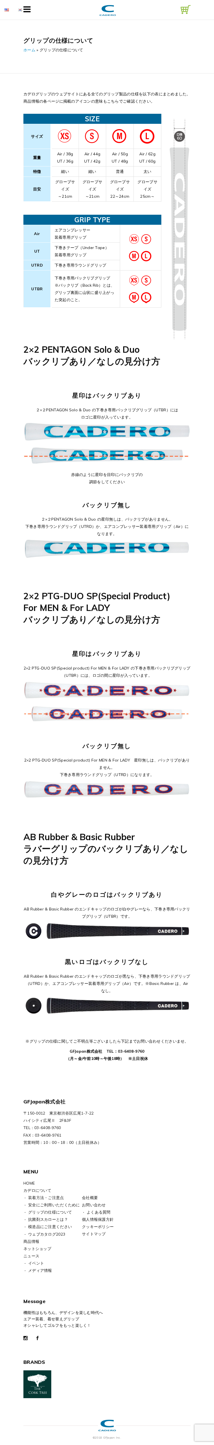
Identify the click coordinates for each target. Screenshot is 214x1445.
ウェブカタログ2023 (46, 1234)
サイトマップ (94, 1233)
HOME (29, 1183)
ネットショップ (37, 1248)
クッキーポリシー (98, 1226)
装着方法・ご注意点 (46, 1197)
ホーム (29, 49)
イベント (36, 1263)
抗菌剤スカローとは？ (48, 1219)
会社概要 (90, 1197)
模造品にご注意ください (50, 1226)
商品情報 (31, 1241)
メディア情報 (40, 1270)
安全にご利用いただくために (54, 1204)
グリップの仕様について (50, 1212)
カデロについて (37, 1190)
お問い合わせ (94, 1204)
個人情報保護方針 (98, 1219)
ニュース (31, 1255)
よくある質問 (99, 1212)
